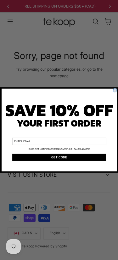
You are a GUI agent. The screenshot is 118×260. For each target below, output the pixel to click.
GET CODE (59, 157)
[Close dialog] (114, 90)
